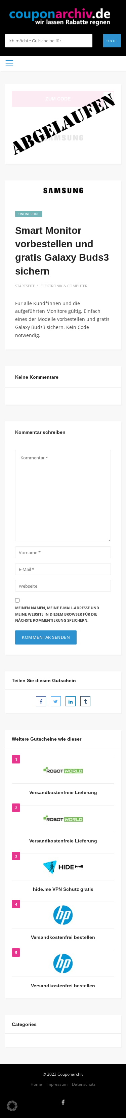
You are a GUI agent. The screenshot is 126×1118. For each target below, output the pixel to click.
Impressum (57, 1084)
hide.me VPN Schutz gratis (63, 889)
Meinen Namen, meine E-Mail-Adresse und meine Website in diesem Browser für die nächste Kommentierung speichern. (57, 614)
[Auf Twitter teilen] (56, 701)
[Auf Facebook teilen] (41, 701)
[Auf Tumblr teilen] (85, 701)
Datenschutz (83, 1084)
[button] (12, 1106)
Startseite (25, 285)
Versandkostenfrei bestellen (63, 937)
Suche (112, 40)
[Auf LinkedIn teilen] (71, 701)
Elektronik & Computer (64, 285)
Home (36, 1084)
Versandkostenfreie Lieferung (63, 792)
